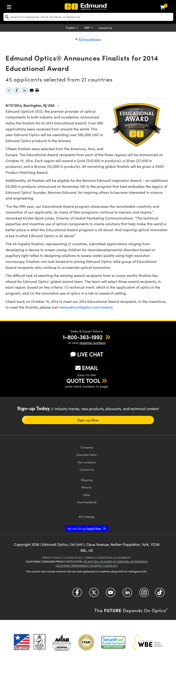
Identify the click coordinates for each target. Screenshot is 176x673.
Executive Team (87, 454)
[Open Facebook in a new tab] (77, 594)
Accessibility (122, 557)
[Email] (31, 90)
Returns (87, 487)
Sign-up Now (88, 420)
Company (86, 447)
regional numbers (92, 343)
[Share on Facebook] (17, 92)
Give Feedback (86, 502)
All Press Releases (90, 39)
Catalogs (87, 516)
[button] (37, 90)
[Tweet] (9, 92)
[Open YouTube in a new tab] (110, 594)
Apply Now (84, 528)
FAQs (86, 495)
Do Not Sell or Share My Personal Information (115, 561)
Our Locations (87, 462)
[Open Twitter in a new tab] (94, 594)
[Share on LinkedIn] (25, 92)
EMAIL (90, 367)
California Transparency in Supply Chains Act (86, 565)
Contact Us (105, 28)
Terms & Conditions (98, 557)
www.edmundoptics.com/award (86, 307)
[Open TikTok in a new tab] (160, 594)
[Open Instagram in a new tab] (144, 594)
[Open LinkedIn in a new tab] (127, 594)
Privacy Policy (52, 557)
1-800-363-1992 (82, 337)
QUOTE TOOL (83, 380)
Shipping (87, 480)
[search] (88, 17)
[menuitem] (10, 6)
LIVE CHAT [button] (90, 354)
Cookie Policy (73, 557)
